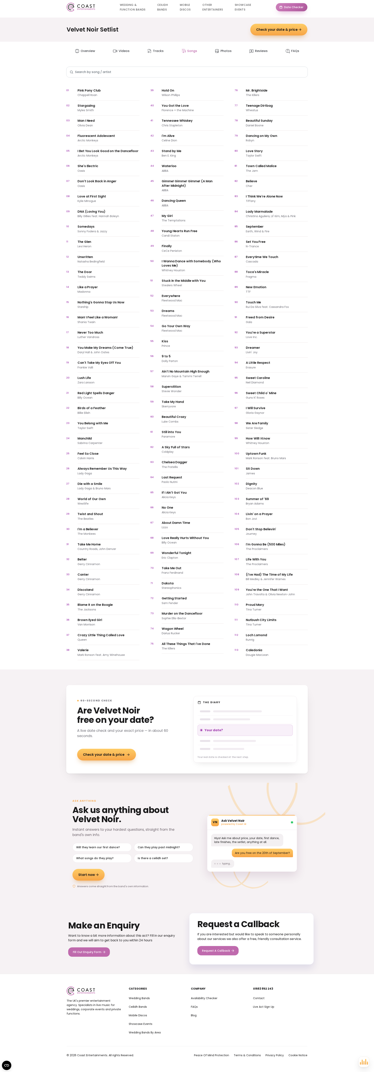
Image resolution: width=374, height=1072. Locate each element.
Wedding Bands (139, 998)
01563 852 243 (263, 989)
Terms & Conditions (247, 1055)
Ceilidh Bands (138, 1007)
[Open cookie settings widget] (6, 1065)
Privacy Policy (275, 1055)
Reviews (261, 51)
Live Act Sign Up (263, 1007)
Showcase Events (140, 1024)
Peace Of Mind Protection (211, 1055)
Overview (88, 51)
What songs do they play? (95, 858)
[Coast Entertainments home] (81, 7)
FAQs (295, 51)
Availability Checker (204, 998)
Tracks (158, 51)
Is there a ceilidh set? (153, 858)
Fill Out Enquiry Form (87, 952)
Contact (259, 998)
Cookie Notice (297, 1055)
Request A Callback (216, 951)
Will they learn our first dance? (98, 847)
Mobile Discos (138, 1015)
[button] (363, 1061)
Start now (86, 874)
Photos (226, 51)
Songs (192, 51)
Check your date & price (277, 29)
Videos (124, 51)
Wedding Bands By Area (145, 1032)
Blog (194, 1015)
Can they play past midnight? (159, 847)
